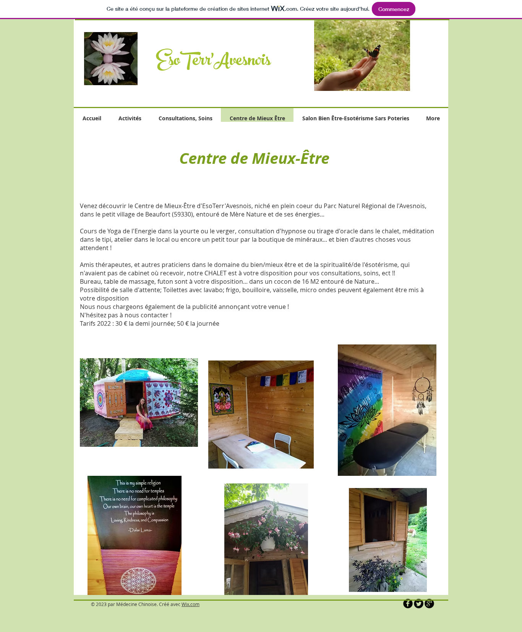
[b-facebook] (408, 603)
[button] (362, 55)
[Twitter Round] (418, 603)
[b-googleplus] (429, 603)
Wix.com (190, 604)
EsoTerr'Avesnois (213, 62)
